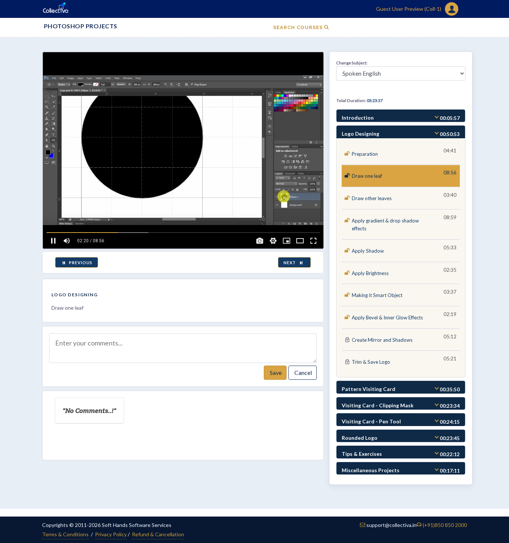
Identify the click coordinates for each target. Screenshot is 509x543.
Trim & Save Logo (371, 362)
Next (291, 262)
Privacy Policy (111, 534)
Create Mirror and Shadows (382, 340)
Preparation (365, 154)
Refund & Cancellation (158, 534)
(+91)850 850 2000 (445, 525)
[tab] (400, 116)
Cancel (302, 372)
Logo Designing (74, 294)
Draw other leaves (372, 198)
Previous (80, 262)
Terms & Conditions (65, 534)
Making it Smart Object (377, 295)
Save (275, 372)
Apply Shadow (368, 251)
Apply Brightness (370, 273)
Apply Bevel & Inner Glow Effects (387, 318)
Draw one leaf (367, 176)
